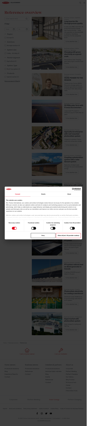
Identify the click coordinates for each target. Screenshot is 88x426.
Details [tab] (43, 194)
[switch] (33, 228)
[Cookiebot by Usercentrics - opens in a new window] (73, 189)
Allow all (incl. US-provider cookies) (68, 235)
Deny (43, 235)
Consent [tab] (17, 194)
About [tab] (69, 194)
